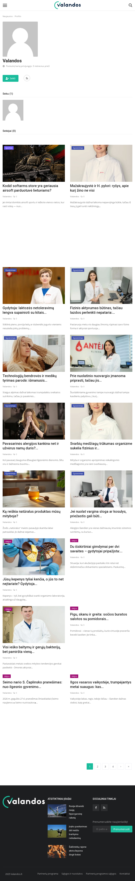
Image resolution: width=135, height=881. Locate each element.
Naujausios (8, 16)
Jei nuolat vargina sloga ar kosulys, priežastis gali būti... (98, 513)
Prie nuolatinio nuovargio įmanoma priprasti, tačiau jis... (98, 378)
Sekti (12, 78)
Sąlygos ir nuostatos (72, 873)
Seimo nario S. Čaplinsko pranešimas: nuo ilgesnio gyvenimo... (32, 684)
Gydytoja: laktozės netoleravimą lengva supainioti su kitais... (28, 310)
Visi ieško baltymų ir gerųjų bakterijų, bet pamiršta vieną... (32, 649)
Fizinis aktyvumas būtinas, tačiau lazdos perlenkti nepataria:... (96, 310)
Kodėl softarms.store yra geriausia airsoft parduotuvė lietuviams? (30, 188)
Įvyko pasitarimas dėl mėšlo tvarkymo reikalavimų (78, 832)
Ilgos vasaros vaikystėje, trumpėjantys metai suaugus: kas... (100, 684)
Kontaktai (125, 873)
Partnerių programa (47, 873)
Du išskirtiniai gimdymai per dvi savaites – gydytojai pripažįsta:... (96, 548)
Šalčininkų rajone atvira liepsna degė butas (77, 851)
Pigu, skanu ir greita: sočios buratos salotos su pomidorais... (98, 616)
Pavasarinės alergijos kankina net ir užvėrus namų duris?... (31, 445)
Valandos (7, 196)
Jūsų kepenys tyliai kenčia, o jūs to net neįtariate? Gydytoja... (33, 581)
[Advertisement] (67, 237)
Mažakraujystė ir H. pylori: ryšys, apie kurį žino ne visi (99, 188)
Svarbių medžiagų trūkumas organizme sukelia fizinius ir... (101, 445)
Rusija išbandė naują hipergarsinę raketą (76, 812)
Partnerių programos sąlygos (101, 873)
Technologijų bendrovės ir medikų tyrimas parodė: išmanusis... (30, 378)
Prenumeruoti (121, 829)
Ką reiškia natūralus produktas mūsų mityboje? (31, 513)
